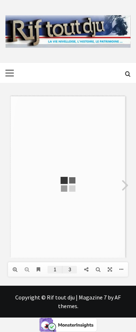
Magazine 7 (93, 297)
